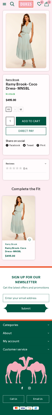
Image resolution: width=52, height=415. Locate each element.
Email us (38, 398)
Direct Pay (26, 131)
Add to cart (31, 121)
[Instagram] (29, 388)
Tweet (30, 145)
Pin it (42, 145)
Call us (13, 398)
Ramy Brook (12, 79)
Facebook (14, 145)
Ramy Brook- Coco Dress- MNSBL (15, 250)
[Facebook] (22, 388)
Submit (26, 308)
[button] (4, 4)
